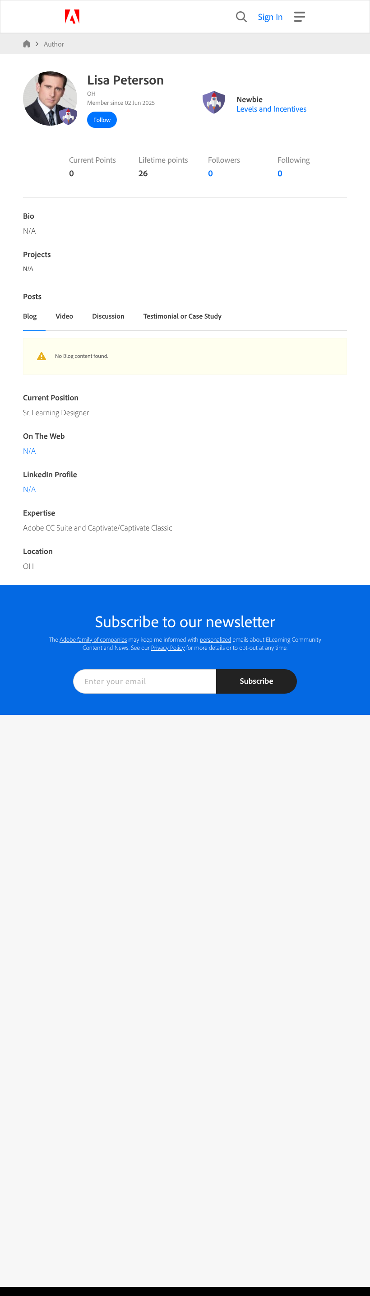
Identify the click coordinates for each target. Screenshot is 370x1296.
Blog (30, 315)
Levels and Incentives (271, 108)
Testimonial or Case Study (182, 315)
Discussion (108, 315)
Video (64, 315)
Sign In (270, 16)
